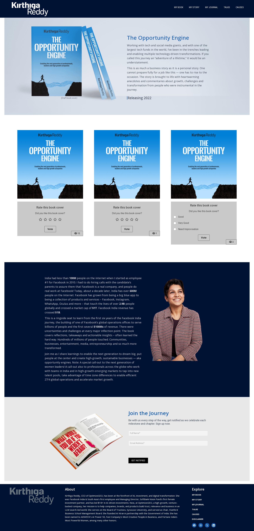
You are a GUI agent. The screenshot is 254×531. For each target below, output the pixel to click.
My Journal (211, 7)
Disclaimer (197, 519)
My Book (178, 7)
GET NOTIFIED (138, 460)
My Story (194, 7)
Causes (240, 7)
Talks (227, 7)
